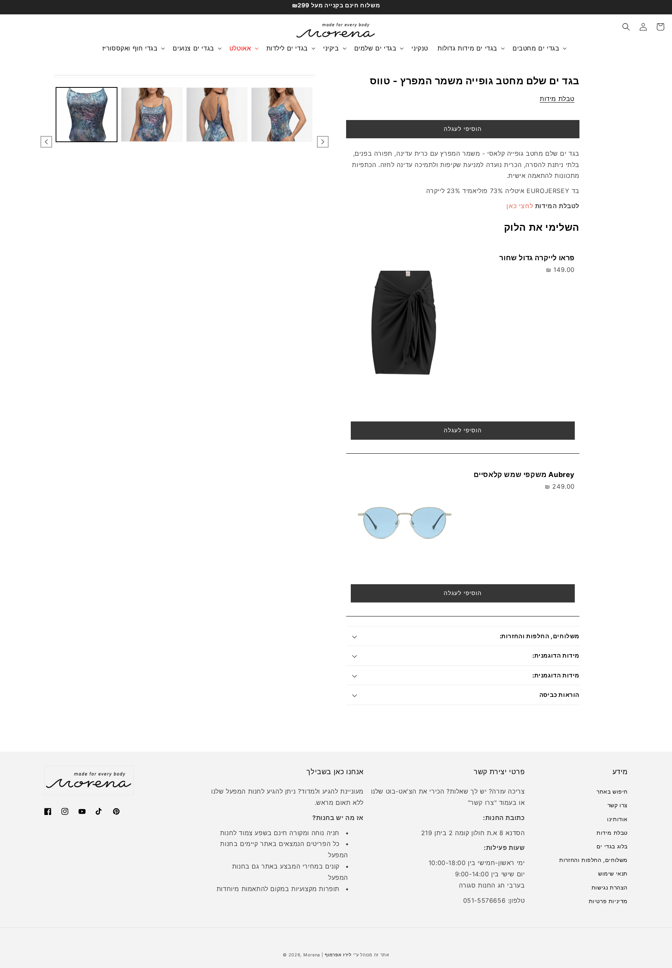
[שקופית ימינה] (323, 142)
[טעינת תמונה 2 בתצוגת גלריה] (151, 114)
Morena (311, 955)
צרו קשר (617, 805)
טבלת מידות (557, 99)
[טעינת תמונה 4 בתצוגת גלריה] (281, 114)
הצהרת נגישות (610, 887)
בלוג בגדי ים (612, 846)
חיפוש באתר (612, 791)
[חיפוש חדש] (626, 26)
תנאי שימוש (613, 873)
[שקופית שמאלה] (46, 142)
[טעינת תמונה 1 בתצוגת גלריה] (86, 114)
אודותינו (617, 819)
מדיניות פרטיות (608, 901)
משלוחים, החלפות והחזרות (593, 860)
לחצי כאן (519, 206)
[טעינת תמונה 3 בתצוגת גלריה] (216, 114)
